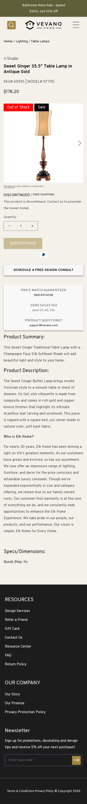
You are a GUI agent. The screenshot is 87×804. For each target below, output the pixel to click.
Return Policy (16, 664)
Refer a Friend (16, 620)
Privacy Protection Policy (25, 712)
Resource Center (18, 646)
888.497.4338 (43, 295)
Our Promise (14, 703)
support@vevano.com (43, 325)
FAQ (8, 655)
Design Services (17, 611)
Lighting (22, 41)
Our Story (12, 694)
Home (8, 41)
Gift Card (12, 629)
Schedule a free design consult (43, 270)
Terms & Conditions (20, 791)
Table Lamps (40, 41)
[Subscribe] (76, 760)
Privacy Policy (44, 791)
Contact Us (13, 638)
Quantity (10, 217)
